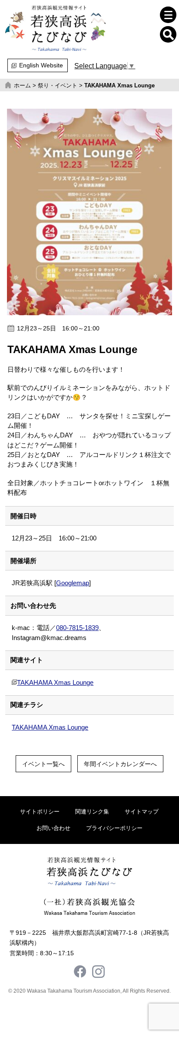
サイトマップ (142, 811)
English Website (41, 65)
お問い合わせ (53, 828)
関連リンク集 (92, 811)
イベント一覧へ (43, 763)
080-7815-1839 (77, 627)
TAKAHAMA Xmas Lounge (55, 682)
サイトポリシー (40, 811)
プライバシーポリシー (114, 828)
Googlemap (72, 583)
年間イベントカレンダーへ (120, 763)
